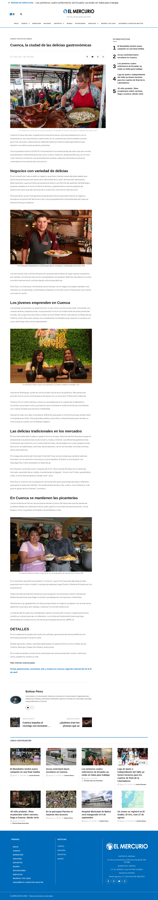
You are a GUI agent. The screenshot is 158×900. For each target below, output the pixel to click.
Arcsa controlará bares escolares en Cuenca (60, 2)
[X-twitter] (124, 881)
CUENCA (61, 846)
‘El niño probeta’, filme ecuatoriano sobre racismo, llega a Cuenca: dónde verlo (130, 91)
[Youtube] (119, 881)
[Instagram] (113, 881)
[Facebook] (87, 56)
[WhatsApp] (103, 56)
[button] (11, 14)
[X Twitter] (97, 56)
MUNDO (61, 859)
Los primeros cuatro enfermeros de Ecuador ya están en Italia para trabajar (130, 66)
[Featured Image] (25, 756)
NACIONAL (62, 850)
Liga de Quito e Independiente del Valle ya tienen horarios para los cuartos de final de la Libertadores (130, 775)
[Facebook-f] (108, 881)
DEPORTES (62, 855)
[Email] (92, 56)
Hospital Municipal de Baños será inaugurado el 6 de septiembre (96, 814)
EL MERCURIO (15, 896)
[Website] (32, 707)
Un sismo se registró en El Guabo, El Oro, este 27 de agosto (131, 814)
